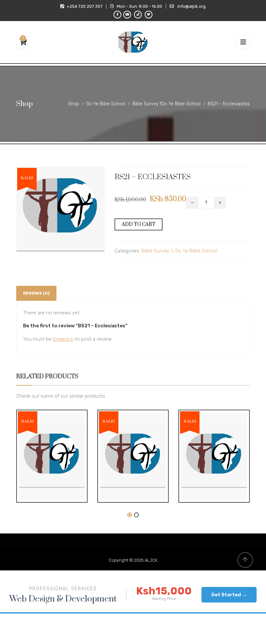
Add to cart (138, 224)
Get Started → (229, 595)
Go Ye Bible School (196, 251)
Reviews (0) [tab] (36, 293)
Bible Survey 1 (157, 251)
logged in (63, 339)
